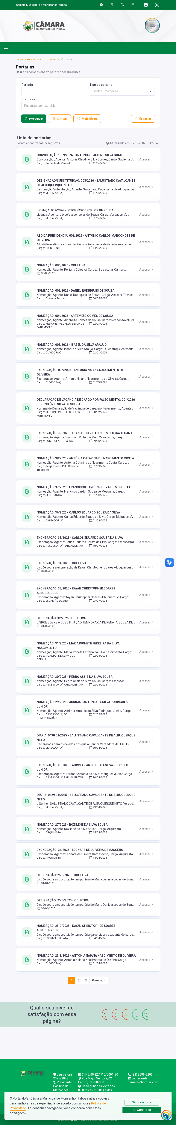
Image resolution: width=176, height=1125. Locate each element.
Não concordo (142, 1102)
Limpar (62, 118)
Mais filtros (90, 118)
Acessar (145, 159)
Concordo (143, 1110)
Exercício (28, 99)
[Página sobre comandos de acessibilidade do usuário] (134, 4)
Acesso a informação (41, 59)
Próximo (98, 980)
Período (27, 84)
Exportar (145, 118)
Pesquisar (36, 118)
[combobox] (122, 91)
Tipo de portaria (101, 84)
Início (19, 59)
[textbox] (122, 91)
